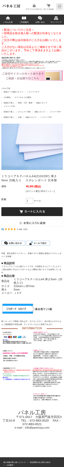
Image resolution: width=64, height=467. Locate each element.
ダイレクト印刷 (24, 112)
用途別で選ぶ (9, 103)
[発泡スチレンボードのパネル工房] (11, 7)
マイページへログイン (34, 9)
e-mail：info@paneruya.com (32, 427)
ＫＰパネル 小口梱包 (23, 97)
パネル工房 (8, 22)
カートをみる (48, 9)
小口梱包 (7, 97)
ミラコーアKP (9, 106)
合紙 (20, 117)
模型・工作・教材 (25, 103)
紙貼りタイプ (41, 103)
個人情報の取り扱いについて (14, 462)
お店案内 (9, 465)
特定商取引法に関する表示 (40, 462)
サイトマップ (56, 22)
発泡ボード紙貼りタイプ (13, 92)
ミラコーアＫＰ (33, 92)
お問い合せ (40, 22)
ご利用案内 (24, 22)
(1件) (25, 229)
